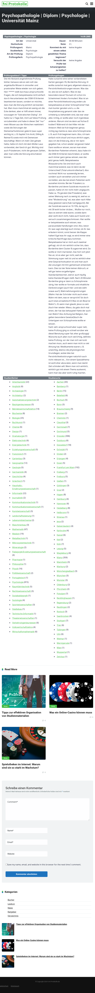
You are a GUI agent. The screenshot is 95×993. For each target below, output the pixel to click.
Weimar (60, 638)
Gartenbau (17, 458)
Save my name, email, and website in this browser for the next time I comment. (44, 864)
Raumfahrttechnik (20, 586)
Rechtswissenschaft (21, 591)
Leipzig (60, 548)
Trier (59, 625)
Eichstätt (61, 449)
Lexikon (11, 904)
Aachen (60, 382)
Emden (60, 454)
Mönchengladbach (65, 571)
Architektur (17, 395)
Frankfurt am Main (65, 467)
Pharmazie (17, 559)
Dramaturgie (18, 436)
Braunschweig (63, 409)
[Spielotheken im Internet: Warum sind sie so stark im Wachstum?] (24, 743)
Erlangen (61, 458)
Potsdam (61, 593)
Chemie (15, 427)
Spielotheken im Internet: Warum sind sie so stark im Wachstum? (21, 766)
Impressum (15, 986)
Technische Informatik (22, 613)
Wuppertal (62, 652)
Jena (59, 521)
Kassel (60, 535)
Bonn (59, 404)
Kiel (58, 539)
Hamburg (61, 499)
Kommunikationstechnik (23, 502)
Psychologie (18, 582)
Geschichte (17, 476)
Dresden (61, 436)
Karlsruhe (61, 530)
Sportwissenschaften (22, 604)
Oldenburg (62, 584)
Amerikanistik (18, 382)
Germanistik (18, 472)
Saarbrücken (63, 616)
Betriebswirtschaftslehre (23, 409)
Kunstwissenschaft (21, 511)
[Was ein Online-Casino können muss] (71, 691)
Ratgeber (12, 911)
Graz (59, 490)
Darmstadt (62, 427)
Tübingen (61, 629)
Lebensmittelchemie (21, 520)
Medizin (16, 533)
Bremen (60, 413)
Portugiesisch (18, 577)
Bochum (61, 400)
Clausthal (61, 422)
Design (15, 431)
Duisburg (61, 440)
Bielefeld (61, 395)
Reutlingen (62, 607)
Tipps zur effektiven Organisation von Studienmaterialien (21, 714)
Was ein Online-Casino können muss (70, 712)
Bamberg (61, 386)
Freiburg (61, 476)
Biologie (16, 418)
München (61, 575)
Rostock (60, 611)
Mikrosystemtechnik (21, 542)
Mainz (59, 557)
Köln (59, 544)
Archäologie (18, 390)
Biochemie (17, 413)
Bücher (11, 899)
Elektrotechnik (19, 440)
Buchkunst (17, 422)
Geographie (17, 463)
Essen (59, 463)
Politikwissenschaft (21, 573)
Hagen (60, 494)
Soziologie (17, 600)
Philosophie (17, 564)
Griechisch (17, 481)
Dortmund (62, 431)
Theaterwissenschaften (23, 618)
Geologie (16, 467)
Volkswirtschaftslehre (22, 627)
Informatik (17, 493)
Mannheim (62, 562)
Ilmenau (60, 517)
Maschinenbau (19, 524)
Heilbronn (61, 512)
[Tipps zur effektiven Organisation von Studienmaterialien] (24, 691)
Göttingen (61, 485)
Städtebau (17, 609)
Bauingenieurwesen (21, 404)
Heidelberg (62, 508)
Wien (59, 647)
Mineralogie (18, 547)
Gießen (60, 481)
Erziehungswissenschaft (23, 449)
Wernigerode (63, 643)
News (6, 706)
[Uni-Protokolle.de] (15, 3)
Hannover (61, 503)
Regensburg (62, 602)
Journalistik (17, 497)
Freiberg (61, 472)
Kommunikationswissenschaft (26, 506)
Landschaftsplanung (21, 515)
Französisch (17, 454)
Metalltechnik (18, 538)
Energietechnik (19, 445)
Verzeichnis (13, 915)
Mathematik (18, 529)
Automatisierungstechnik (24, 400)
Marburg (61, 566)
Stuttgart (61, 620)
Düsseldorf (62, 445)
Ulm (59, 634)
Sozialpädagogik (20, 595)
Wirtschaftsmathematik (23, 631)
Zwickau (60, 656)
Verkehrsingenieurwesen (24, 622)
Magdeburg (62, 553)
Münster (61, 580)
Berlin (59, 390)
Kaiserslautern (63, 526)
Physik (15, 568)
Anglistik (16, 386)
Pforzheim (62, 589)
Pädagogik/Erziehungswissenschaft (29, 551)
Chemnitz (61, 418)
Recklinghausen (64, 598)
